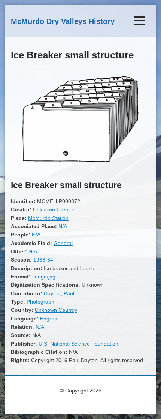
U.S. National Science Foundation (78, 344)
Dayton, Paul (59, 293)
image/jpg (43, 277)
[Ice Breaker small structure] (80, 169)
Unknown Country (56, 310)
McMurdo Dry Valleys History (63, 21)
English (48, 319)
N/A (62, 226)
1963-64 (43, 260)
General (63, 243)
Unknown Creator (54, 209)
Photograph (40, 302)
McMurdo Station (48, 218)
